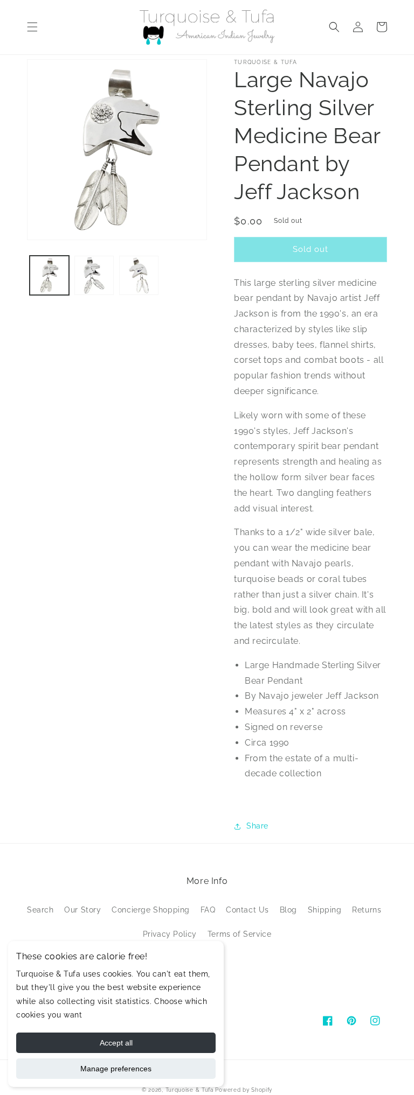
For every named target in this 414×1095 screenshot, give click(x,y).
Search (40, 910)
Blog (288, 910)
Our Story (82, 910)
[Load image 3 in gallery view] (138, 275)
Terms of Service (240, 934)
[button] (32, 27)
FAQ (208, 910)
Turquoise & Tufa (189, 1090)
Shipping (325, 910)
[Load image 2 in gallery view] (94, 275)
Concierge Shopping (151, 910)
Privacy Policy (170, 934)
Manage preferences (115, 1068)
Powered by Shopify (243, 1090)
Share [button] (257, 826)
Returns (366, 910)
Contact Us (247, 910)
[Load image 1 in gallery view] (49, 275)
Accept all (116, 1042)
